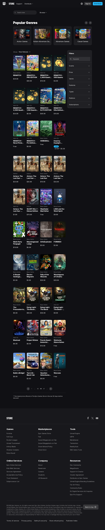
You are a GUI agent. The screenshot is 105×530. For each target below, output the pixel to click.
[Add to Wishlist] (23, 57)
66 (41, 388)
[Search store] (15, 12)
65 (38, 388)
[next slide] (90, 22)
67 (44, 388)
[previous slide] (86, 22)
